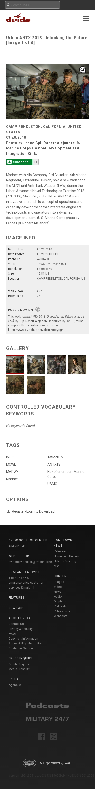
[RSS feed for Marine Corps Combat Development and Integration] (35, 154)
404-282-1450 (18, 546)
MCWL (11, 464)
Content (61, 576)
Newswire (17, 608)
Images (59, 582)
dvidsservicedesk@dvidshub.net (31, 562)
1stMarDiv (55, 457)
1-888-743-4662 (19, 578)
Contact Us (16, 624)
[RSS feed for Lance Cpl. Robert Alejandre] (79, 143)
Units (13, 679)
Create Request (19, 664)
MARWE (12, 472)
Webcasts (60, 616)
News (57, 591)
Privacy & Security (21, 629)
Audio (58, 596)
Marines (12, 479)
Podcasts (60, 606)
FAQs (12, 633)
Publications (62, 611)
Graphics (60, 601)
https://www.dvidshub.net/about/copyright (36, 330)
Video (58, 587)
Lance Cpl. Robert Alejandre (49, 143)
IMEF (9, 457)
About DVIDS (19, 618)
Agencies (15, 685)
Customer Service (21, 648)
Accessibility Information (25, 643)
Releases (60, 551)
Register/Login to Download (33, 511)
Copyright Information (23, 638)
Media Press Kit (19, 669)
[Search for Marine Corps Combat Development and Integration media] (30, 154)
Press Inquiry (20, 658)
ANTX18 (54, 464)
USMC (52, 484)
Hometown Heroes (66, 556)
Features (16, 597)
